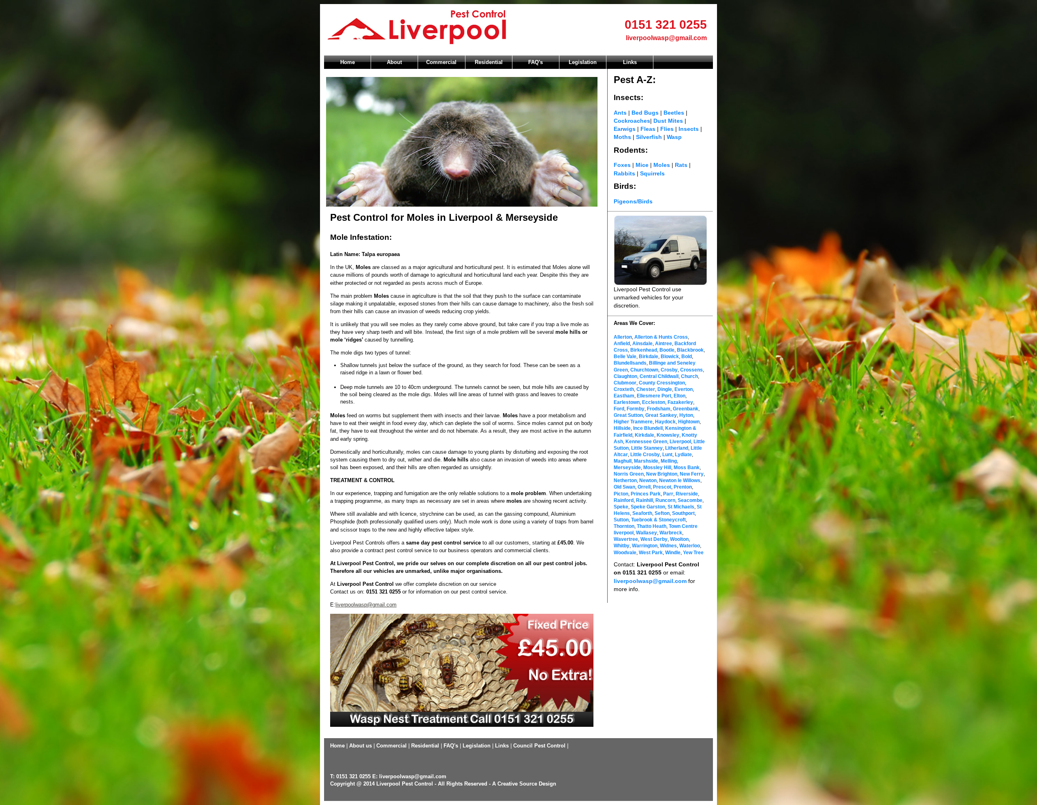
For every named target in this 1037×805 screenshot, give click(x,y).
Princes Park (646, 493)
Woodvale (625, 552)
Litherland (676, 448)
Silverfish (649, 137)
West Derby (654, 539)
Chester (645, 389)
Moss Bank (687, 467)
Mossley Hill (657, 467)
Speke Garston (648, 506)
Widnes (668, 545)
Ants (620, 112)
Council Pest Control (539, 746)
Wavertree (626, 539)
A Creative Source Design (524, 784)
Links (630, 62)
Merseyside (627, 467)
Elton (679, 395)
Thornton (624, 526)
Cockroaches (632, 120)
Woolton (679, 539)
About (394, 62)
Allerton (623, 337)
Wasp (674, 137)
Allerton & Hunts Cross (661, 337)
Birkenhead (643, 350)
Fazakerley (680, 402)
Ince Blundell (648, 428)
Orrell (644, 487)
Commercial (441, 62)
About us (360, 746)
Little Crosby (645, 454)
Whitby (621, 545)
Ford (619, 408)
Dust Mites (669, 120)
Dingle (664, 389)
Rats (681, 165)
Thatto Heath (651, 526)
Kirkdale (644, 435)
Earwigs (625, 129)
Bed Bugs (645, 112)
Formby (635, 408)
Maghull (623, 461)
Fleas (647, 129)
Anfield (622, 343)
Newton (648, 480)
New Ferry (692, 474)
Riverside (687, 493)
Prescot (662, 487)
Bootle (666, 350)
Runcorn (665, 500)
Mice (642, 165)
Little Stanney (647, 448)
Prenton (683, 487)
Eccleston (653, 402)
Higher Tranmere (633, 421)
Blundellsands (630, 363)
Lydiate (683, 454)
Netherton (625, 480)
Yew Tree (693, 552)
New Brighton (661, 474)
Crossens (691, 369)
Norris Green (629, 474)
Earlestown (627, 402)
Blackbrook (690, 350)
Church (689, 376)
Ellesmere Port (654, 395)
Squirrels (652, 173)
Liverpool (680, 441)
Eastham (624, 395)
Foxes (622, 165)
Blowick (670, 356)
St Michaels (681, 506)
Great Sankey (661, 415)
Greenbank (685, 408)
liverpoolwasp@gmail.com (666, 37)
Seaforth (642, 513)
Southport (683, 513)
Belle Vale (625, 356)
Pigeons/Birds (633, 201)
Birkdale (648, 356)
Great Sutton (628, 415)
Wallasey (646, 532)
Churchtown (644, 369)
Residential (489, 62)
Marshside (646, 461)
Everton (683, 389)
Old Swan (624, 487)
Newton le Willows (679, 480)
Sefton (662, 513)
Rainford (624, 500)
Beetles (675, 112)
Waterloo (689, 545)
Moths (623, 137)
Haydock (665, 421)
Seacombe (690, 500)
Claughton (625, 376)
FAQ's (535, 62)
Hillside (622, 428)
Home (347, 62)
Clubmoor (625, 382)
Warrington (644, 545)
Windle (673, 552)
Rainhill (644, 500)
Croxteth (624, 389)
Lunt (667, 454)
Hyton (686, 415)
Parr (668, 493)
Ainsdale (642, 343)
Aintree (663, 343)
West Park (651, 552)
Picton (621, 493)
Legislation (583, 62)
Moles (661, 165)
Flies (667, 129)
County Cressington (662, 382)
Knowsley (668, 435)
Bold (686, 356)
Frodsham (658, 408)
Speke (621, 506)
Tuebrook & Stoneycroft (658, 519)
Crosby (669, 369)
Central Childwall (659, 376)
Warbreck (670, 532)
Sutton (621, 519)
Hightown (689, 421)
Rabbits (624, 173)
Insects (689, 129)
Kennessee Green (646, 441)
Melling (669, 461)
